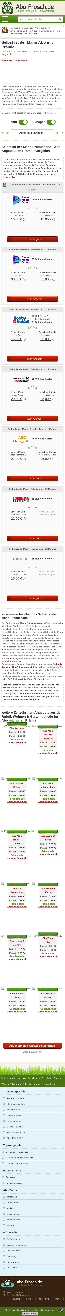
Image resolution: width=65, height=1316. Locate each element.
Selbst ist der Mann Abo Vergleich (39, 1084)
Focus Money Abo (14, 1183)
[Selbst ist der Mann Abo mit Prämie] (32, 60)
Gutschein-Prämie (31, 687)
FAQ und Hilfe (13, 1250)
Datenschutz (44, 1299)
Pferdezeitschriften (16, 1104)
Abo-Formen (11, 1190)
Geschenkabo (13, 1214)
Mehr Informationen (43, 1310)
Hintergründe (13, 1262)
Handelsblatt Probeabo (17, 1163)
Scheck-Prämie (10, 687)
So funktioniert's (14, 1239)
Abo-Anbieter (13, 1267)
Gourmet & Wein (15, 1127)
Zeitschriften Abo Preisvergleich (35, 9)
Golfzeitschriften (14, 1115)
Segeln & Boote (14, 1109)
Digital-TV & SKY (15, 1138)
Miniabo (10, 1208)
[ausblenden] (61, 1310)
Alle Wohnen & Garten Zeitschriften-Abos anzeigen (32, 1046)
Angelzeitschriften (15, 1098)
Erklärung (11, 1256)
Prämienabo (12, 1202)
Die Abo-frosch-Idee (16, 1245)
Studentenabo (13, 1219)
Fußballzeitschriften (16, 1132)
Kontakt (29, 1299)
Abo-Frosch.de (30, 1078)
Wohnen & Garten (10, 1084)
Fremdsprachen (14, 1121)
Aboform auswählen (36, 132)
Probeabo (11, 1225)
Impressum (59, 1299)
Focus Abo (11, 1177)
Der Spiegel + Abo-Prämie (18, 1152)
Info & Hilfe (10, 1232)
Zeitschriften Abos (49, 1078)
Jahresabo (12, 1197)
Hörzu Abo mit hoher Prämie (19, 1157)
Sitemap (16, 1299)
